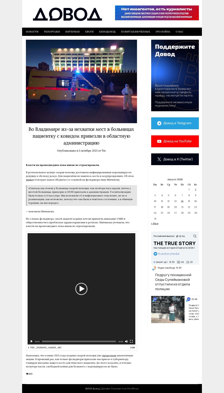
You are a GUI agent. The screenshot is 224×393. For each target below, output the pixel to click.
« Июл (154, 223)
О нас (179, 31)
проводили (109, 355)
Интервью (72, 31)
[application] (81, 288)
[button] (81, 289)
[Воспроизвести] (31, 341)
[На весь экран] (131, 341)
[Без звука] (126, 341)
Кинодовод (107, 31)
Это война (163, 31)
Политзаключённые (135, 31)
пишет (30, 179)
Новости (32, 31)
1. (45, 347)
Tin (104, 150)
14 (182, 201)
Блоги (89, 31)
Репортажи (52, 31)
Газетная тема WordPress (125, 388)
